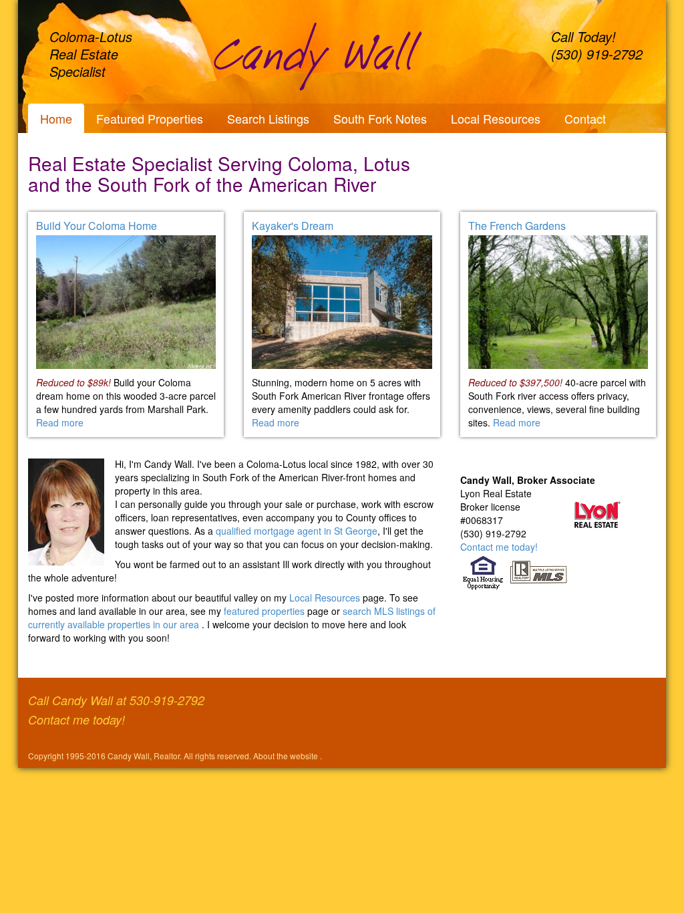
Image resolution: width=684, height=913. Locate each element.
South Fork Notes (380, 118)
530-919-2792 (167, 700)
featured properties (265, 611)
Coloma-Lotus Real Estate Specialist (90, 54)
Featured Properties (149, 118)
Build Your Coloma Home (96, 225)
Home (56, 118)
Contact (585, 118)
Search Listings (268, 118)
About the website (286, 755)
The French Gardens (517, 225)
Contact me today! (499, 546)
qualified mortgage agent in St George (296, 530)
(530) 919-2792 (597, 53)
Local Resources (495, 118)
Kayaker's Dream (292, 225)
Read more (59, 422)
